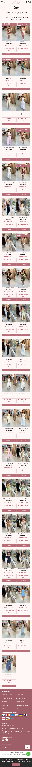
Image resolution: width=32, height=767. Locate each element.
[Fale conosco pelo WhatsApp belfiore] (28, 754)
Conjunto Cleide (9, 217)
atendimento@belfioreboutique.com (15, 728)
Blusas (4, 708)
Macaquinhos (20, 701)
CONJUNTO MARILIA (8, 182)
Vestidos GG (19, 695)
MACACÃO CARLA (9, 112)
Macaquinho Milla (8, 498)
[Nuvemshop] (16, 752)
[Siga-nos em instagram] (3, 739)
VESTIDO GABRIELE (23, 322)
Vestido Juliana (23, 393)
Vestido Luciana (23, 358)
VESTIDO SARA (23, 603)
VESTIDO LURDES (23, 639)
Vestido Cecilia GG (23, 533)
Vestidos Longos (7, 695)
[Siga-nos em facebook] (6, 739)
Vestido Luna (9, 41)
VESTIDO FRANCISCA (8, 639)
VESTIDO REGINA (8, 674)
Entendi (16, 765)
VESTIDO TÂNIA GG (23, 463)
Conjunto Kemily (9, 252)
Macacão (4, 701)
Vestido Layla (23, 147)
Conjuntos (5, 705)
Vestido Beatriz (9, 287)
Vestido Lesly (9, 463)
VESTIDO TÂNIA (23, 498)
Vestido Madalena (8, 393)
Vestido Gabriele (9, 322)
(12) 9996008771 (9, 726)
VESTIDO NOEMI (23, 217)
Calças (18, 708)
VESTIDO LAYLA (23, 252)
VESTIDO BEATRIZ (23, 568)
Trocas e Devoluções (22, 705)
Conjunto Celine (9, 358)
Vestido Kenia (9, 533)
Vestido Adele (9, 428)
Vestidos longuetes (7, 698)
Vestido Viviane (23, 428)
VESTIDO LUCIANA (23, 112)
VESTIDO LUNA (23, 77)
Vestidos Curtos (20, 698)
